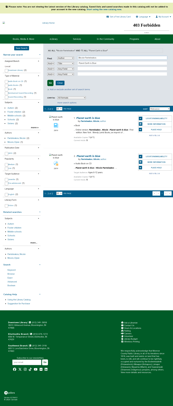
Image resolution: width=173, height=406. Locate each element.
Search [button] (6, 264)
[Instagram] (25, 369)
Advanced (12, 281)
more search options (66, 102)
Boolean (11, 285)
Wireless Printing (132, 341)
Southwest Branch (17, 345)
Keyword (12, 270)
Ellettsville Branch (18, 334)
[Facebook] (14, 369)
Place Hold (156, 129)
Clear (60, 83)
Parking (127, 330)
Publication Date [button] (12, 147)
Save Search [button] (21, 48)
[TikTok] (30, 369)
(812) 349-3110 (39, 345)
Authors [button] (8, 132)
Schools (11, 119)
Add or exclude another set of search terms (69, 89)
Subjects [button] (8, 102)
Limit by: (51, 98)
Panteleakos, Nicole (17, 138)
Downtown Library (15, 70)
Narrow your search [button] (13, 54)
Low (10, 168)
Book (10, 89)
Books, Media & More (23, 39)
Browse (11, 273)
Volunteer (128, 336)
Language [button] (9, 188)
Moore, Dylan (13, 142)
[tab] (21, 54)
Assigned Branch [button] (12, 61)
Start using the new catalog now (104, 9)
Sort (145, 109)
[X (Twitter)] (20, 369)
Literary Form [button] (10, 200)
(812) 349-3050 (39, 322)
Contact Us (129, 325)
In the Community (105, 39)
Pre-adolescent (15, 183)
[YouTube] (35, 369)
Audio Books (13, 85)
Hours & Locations (132, 328)
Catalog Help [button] (10, 294)
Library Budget (131, 338)
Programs (134, 39)
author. (93, 121)
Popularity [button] (9, 158)
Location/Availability (156, 118)
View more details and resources (136, 372)
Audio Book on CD (16, 81)
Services (77, 39)
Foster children (14, 111)
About (157, 39)
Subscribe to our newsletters (30, 357)
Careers (128, 333)
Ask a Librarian (131, 322)
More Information (156, 124)
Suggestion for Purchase (19, 303)
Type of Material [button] (12, 75)
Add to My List (154, 135)
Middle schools (15, 115)
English (11, 194)
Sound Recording (15, 97)
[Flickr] (41, 369)
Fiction (11, 205)
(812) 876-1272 (40, 334)
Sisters (11, 123)
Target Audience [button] (12, 173)
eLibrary (53, 39)
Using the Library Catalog (19, 299)
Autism (11, 107)
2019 (10, 153)
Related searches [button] (12, 212)
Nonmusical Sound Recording (21, 93)
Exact (10, 277)
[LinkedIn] (46, 369)
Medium (11, 164)
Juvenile (12, 179)
